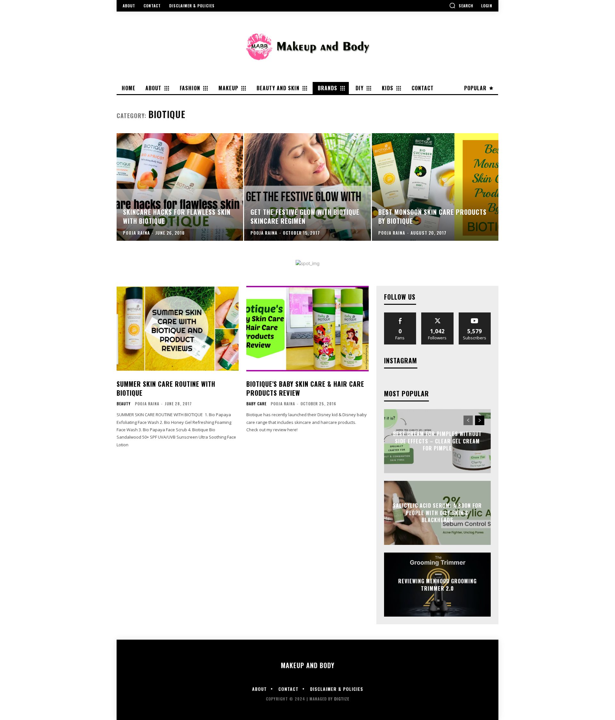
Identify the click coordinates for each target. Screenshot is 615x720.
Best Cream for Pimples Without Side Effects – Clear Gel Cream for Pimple (437, 441)
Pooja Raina (147, 403)
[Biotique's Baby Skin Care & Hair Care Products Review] (307, 328)
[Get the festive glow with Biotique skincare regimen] (307, 187)
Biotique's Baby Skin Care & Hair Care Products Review (305, 388)
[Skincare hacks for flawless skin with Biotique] (180, 187)
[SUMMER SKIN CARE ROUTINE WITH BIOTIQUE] (178, 328)
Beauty (124, 404)
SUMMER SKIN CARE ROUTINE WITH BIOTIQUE (166, 388)
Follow (437, 314)
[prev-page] (468, 420)
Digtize (341, 698)
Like (400, 314)
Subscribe (475, 314)
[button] (461, 5)
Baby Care (256, 404)
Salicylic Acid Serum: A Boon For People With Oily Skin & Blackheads (437, 513)
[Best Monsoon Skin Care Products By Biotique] (435, 187)
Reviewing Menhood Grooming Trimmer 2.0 (437, 584)
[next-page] (479, 420)
